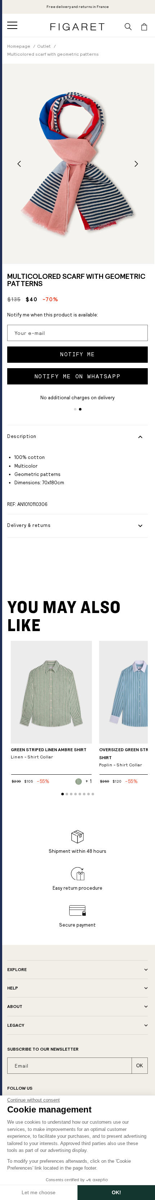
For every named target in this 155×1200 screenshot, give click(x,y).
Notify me (77, 354)
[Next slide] (136, 164)
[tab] (75, 409)
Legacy (15, 1025)
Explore (17, 969)
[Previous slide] (19, 164)
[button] (12, 25)
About (14, 1006)
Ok (139, 1065)
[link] (77, 7)
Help (12, 988)
